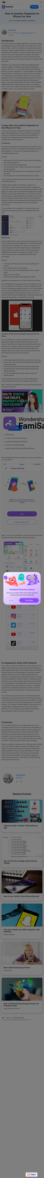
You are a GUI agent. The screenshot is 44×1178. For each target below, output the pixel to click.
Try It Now (29, 600)
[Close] (7, 574)
